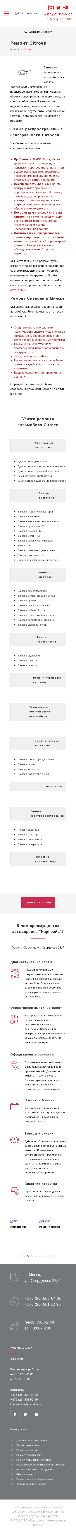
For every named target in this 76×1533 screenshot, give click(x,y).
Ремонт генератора (30, 839)
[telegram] (65, 7)
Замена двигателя (29, 516)
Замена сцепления (29, 656)
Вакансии (16, 1359)
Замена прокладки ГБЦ (32, 526)
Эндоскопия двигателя (32, 555)
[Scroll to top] (69, 1509)
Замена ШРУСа (27, 660)
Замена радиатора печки (33, 774)
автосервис (18, 290)
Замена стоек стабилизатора (36, 615)
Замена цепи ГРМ (29, 536)
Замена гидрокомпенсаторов (35, 512)
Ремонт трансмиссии (29, 1455)
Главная (14, 49)
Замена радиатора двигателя (36, 759)
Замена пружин (27, 601)
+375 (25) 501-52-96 (58, 19)
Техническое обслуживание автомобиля (40, 1465)
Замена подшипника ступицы (36, 620)
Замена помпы (27, 764)
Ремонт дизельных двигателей (36, 550)
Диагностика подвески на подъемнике (41, 466)
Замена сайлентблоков (32, 610)
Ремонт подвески (27, 1450)
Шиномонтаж (24, 1474)
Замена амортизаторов (32, 591)
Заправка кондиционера (31, 1484)
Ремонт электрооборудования (34, 1479)
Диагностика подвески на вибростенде (42, 481)
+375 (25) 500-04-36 (58, 14)
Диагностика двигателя (32, 461)
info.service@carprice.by (26, 1404)
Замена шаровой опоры (32, 625)
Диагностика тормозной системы (38, 471)
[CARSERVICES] (26, 13)
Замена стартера (28, 835)
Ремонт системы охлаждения (34, 1469)
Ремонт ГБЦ (25, 545)
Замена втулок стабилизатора (36, 596)
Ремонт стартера (28, 830)
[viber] (58, 7)
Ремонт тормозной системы (33, 1460)
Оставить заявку (40, 32)
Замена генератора (30, 844)
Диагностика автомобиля (32, 1440)
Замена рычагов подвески (34, 605)
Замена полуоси (27, 665)
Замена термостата (30, 769)
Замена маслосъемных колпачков (38, 521)
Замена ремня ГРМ (29, 531)
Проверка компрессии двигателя (38, 560)
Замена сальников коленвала (35, 541)
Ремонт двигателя (27, 1445)
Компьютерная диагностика (35, 476)
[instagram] (51, 7)
